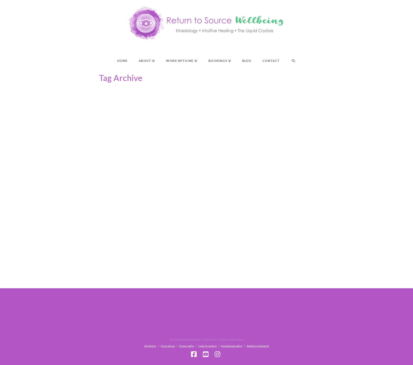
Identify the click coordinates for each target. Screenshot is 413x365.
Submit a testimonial (258, 346)
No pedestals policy (231, 346)
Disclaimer (150, 346)
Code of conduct (207, 346)
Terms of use (167, 346)
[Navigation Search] (293, 57)
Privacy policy (186, 346)
